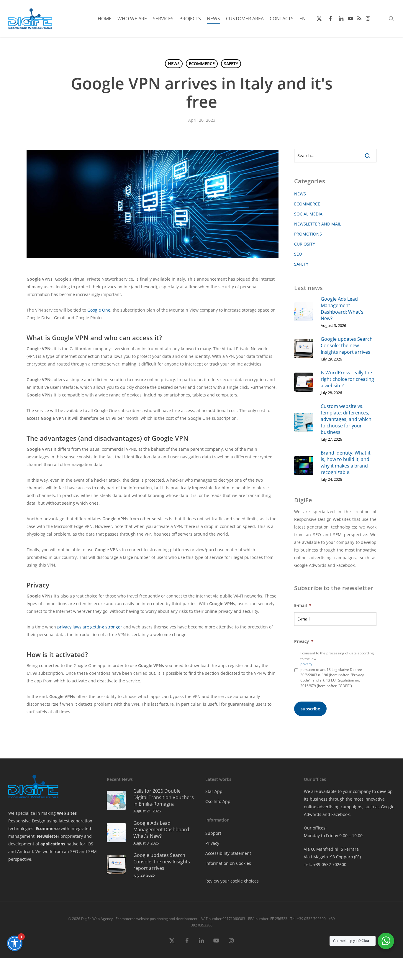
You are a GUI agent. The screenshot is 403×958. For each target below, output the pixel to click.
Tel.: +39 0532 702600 (325, 864)
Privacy (304, 641)
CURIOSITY (304, 244)
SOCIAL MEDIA (308, 214)
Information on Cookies (228, 863)
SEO (298, 254)
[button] (14, 943)
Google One (98, 310)
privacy (306, 663)
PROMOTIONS (308, 234)
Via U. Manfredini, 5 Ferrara (331, 849)
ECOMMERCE (202, 63)
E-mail (303, 605)
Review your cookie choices (232, 881)
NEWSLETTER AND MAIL (317, 224)
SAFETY (231, 63)
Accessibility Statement (228, 853)
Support (213, 833)
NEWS (174, 63)
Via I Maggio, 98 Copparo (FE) (332, 857)
